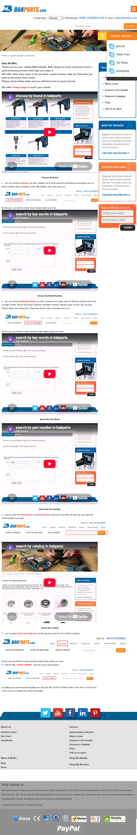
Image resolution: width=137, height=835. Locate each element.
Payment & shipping (115, 96)
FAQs (107, 102)
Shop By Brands (78, 758)
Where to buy (111, 84)
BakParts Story (9, 732)
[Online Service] (102, 36)
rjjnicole (120, 46)
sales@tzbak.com (126, 17)
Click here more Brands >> (116, 153)
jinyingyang (122, 70)
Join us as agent (113, 109)
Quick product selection (81, 732)
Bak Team (6, 736)
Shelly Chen (122, 54)
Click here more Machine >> (116, 194)
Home (4, 55)
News (4, 767)
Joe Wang (121, 62)
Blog (3, 763)
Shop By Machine (79, 764)
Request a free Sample (116, 90)
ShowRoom (6, 740)
